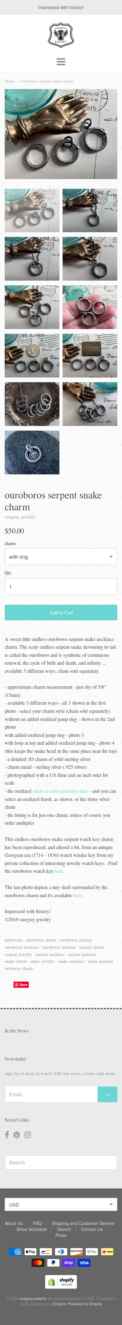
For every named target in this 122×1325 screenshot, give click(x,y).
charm (10, 543)
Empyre (59, 1303)
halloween (14, 940)
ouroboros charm (41, 940)
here (59, 871)
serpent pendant (82, 954)
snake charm (16, 961)
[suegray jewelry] (61, 45)
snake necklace (71, 961)
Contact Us (92, 1229)
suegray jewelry (20, 516)
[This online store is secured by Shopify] (61, 1286)
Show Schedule (31, 1229)
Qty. (8, 573)
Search (64, 1229)
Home (10, 81)
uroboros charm (19, 968)
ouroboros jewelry (76, 940)
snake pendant (100, 961)
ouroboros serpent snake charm (47, 81)
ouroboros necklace (22, 947)
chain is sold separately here (60, 791)
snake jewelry (42, 961)
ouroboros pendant (59, 947)
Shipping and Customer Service (83, 1223)
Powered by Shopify (84, 1303)
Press (61, 1235)
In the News (17, 1030)
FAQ (37, 1223)
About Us (14, 1223)
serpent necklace (49, 954)
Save (24, 984)
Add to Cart (61, 612)
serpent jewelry (18, 954)
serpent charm (91, 947)
